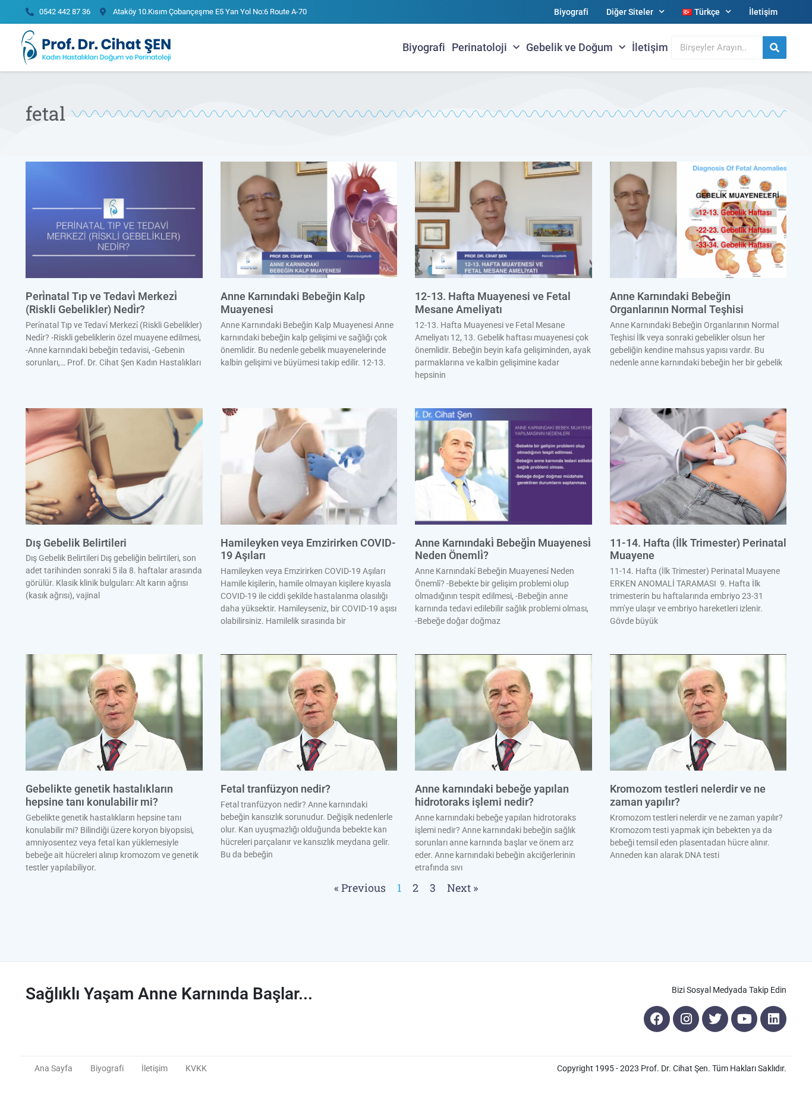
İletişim (763, 12)
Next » (462, 888)
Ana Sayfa (53, 1068)
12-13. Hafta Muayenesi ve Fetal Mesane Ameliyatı (493, 302)
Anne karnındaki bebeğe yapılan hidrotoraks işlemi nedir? (492, 795)
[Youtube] (744, 1019)
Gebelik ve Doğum (569, 47)
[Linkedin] (773, 1019)
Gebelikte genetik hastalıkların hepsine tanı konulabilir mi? (99, 795)
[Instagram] (686, 1019)
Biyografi (571, 12)
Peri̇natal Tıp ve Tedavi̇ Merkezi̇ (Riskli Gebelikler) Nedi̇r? (101, 302)
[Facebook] (657, 1019)
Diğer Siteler (629, 12)
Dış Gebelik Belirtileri (76, 543)
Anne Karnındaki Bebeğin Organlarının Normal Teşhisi (677, 302)
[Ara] (774, 47)
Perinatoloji (479, 47)
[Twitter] (715, 1019)
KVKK (196, 1068)
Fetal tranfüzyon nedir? (276, 789)
